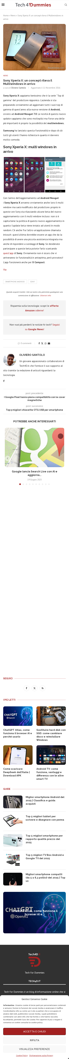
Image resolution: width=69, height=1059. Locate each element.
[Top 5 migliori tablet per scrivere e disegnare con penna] (12, 821)
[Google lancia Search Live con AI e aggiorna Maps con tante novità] (34, 447)
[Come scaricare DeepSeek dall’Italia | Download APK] (18, 755)
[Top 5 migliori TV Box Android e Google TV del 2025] (12, 859)
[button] (7, 458)
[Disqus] (34, 535)
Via (4, 269)
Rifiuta (34, 1040)
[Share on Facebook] (39, 343)
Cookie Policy (22, 1055)
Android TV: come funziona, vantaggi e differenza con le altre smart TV (50, 773)
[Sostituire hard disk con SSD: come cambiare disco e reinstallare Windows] (51, 716)
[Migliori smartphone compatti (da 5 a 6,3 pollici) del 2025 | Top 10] (12, 879)
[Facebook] (27, 688)
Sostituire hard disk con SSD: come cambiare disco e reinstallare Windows (51, 735)
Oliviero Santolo (18, 87)
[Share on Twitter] (42, 343)
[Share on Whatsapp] (46, 343)
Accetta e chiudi (34, 1031)
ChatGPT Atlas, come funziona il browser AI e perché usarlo (17, 733)
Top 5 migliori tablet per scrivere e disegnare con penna (45, 818)
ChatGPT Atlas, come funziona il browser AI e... (35, 912)
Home (6, 15)
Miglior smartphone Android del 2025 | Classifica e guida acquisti (45, 800)
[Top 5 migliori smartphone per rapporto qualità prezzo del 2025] (12, 840)
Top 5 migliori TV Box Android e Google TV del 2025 (45, 857)
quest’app (8, 253)
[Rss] (42, 688)
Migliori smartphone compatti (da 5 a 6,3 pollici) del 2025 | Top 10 (45, 877)
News (13, 15)
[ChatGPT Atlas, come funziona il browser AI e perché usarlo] (18, 716)
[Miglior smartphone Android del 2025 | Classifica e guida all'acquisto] (12, 802)
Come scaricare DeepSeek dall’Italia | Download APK (16, 772)
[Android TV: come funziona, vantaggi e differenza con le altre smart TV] (51, 755)
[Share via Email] (49, 343)
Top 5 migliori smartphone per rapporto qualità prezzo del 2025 (44, 839)
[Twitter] (35, 688)
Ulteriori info (45, 295)
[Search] (65, 4)
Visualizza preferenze (34, 1049)
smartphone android (15, 282)
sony (32, 282)
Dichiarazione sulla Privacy (41, 1055)
